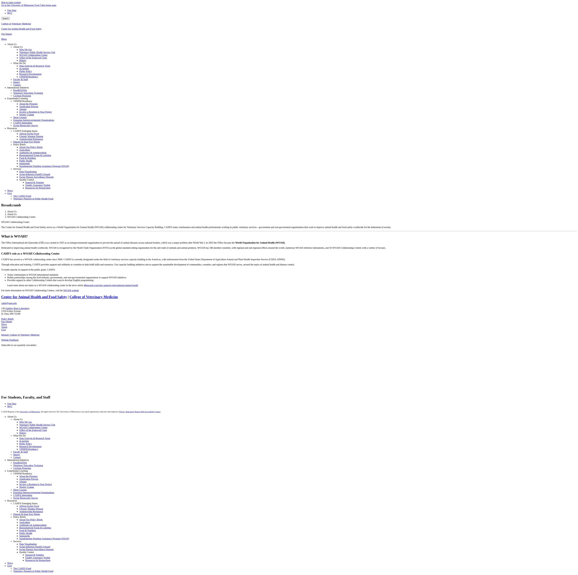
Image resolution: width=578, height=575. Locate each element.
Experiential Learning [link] (17, 98)
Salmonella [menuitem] (24, 163)
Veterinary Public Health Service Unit (37, 424)
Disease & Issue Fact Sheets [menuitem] (26, 142)
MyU (9, 13)
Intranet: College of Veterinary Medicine (20, 335)
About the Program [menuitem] (28, 104)
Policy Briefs (7, 319)
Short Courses (20, 490)
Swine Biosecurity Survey (25, 498)
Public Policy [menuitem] (25, 71)
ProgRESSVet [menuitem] (20, 90)
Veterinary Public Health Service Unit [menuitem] (37, 52)
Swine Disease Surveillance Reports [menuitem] (36, 177)
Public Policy (25, 443)
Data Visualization (28, 544)
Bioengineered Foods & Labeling (35, 528)
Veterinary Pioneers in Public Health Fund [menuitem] (33, 198)
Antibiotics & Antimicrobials (33, 525)
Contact (17, 457)
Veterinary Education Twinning (28, 465)
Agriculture (24, 522)
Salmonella (24, 536)
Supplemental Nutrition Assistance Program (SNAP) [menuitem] (44, 166)
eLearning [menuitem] (24, 68)
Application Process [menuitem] (28, 106)
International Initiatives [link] (18, 87)
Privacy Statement (126, 412)
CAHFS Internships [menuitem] (22, 123)
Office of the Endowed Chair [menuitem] (33, 57)
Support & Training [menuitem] (34, 182)
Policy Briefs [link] (19, 144)
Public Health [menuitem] (25, 160)
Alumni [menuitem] (22, 109)
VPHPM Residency (28, 449)
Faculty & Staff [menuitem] (20, 79)
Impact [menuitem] (16, 82)
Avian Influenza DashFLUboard (34, 546)
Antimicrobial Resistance (31, 511)
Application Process (28, 479)
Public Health (25, 533)
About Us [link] (12, 44)
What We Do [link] (19, 63)
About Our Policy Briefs (31, 519)
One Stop (11, 10)
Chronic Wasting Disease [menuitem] (31, 136)
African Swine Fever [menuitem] (29, 133)
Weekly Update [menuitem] (26, 114)
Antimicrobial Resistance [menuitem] (31, 139)
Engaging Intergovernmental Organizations (33, 492)
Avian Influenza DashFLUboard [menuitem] (34, 174)
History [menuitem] (22, 60)
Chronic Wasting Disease (31, 509)
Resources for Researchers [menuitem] (37, 188)
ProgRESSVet (20, 462)
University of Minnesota (30, 412)
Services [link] (17, 169)
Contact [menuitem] (17, 85)
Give (3, 329)
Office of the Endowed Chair (33, 430)
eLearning (24, 441)
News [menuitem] (10, 190)
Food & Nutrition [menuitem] (27, 158)
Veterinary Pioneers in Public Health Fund (33, 571)
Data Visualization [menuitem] (28, 171)
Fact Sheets (6, 321)
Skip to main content (11, 2)
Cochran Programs (22, 468)
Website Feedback (10, 340)
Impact (16, 454)
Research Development (30, 446)
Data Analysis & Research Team (34, 438)
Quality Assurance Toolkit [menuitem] (37, 185)
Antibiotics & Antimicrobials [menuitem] (33, 152)
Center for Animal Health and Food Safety (21, 29)
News (4, 324)
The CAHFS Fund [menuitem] (22, 196)
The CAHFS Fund (22, 568)
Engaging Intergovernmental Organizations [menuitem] (33, 120)
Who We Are (25, 422)
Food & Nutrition (27, 530)
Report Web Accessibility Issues (147, 412)
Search (5, 18)
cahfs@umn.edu (9, 303)
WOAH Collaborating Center (33, 427)
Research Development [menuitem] (30, 74)
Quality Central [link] (26, 179)
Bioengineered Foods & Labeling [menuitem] (35, 155)
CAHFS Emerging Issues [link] (25, 131)
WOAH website (71, 290)
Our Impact (6, 34)
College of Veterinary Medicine (16, 23)
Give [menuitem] (9, 193)
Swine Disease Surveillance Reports (36, 549)
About (4, 327)
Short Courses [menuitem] (20, 117)
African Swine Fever (29, 506)
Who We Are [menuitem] (25, 49)
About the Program (28, 476)
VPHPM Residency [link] (22, 101)
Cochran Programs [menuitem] (22, 95)
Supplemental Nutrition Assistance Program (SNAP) (44, 538)
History (22, 433)
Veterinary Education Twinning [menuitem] (28, 93)
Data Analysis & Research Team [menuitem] (34, 66)
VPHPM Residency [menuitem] (28, 76)
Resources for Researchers (37, 560)
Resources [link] (12, 128)
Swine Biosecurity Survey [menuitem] (25, 125)
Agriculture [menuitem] (24, 150)
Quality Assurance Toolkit (37, 557)
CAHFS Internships (22, 495)
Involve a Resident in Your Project (35, 484)
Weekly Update (26, 487)
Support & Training (34, 555)
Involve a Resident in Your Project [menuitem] (35, 112)
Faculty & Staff (20, 452)
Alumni (22, 481)
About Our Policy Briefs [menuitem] (31, 147)
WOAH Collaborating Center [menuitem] (33, 55)
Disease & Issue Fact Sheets (26, 514)
